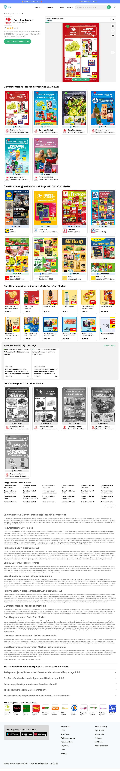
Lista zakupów (99, 734)
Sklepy (9, 14)
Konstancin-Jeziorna (30, 497)
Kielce (10, 497)
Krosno (10, 503)
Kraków (87, 497)
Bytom (68, 486)
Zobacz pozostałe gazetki (17, 41)
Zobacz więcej (110, 345)
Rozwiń (110, 507)
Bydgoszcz (48, 486)
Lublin (107, 503)
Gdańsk (29, 492)
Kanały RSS (54, 764)
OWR (63, 750)
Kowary (48, 497)
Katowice (87, 492)
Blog (62, 7)
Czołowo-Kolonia (10, 492)
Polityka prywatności (68, 738)
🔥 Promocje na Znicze (88, 2)
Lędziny (29, 503)
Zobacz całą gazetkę (80, 79)
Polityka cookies (66, 742)
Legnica (68, 503)
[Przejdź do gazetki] (113, 26)
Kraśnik (107, 497)
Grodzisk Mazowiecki (49, 492)
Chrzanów (87, 486)
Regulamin (65, 746)
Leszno (87, 503)
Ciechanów (107, 486)
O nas (63, 730)
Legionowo (48, 503)
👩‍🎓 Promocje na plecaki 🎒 (32, 2)
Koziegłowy (68, 497)
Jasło (68, 492)
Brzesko (29, 486)
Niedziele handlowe (101, 746)
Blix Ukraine (99, 742)
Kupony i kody (99, 730)
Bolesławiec (10, 486)
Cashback (98, 738)
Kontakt (70, 7)
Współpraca (65, 734)
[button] (60, 672)
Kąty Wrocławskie (107, 492)
